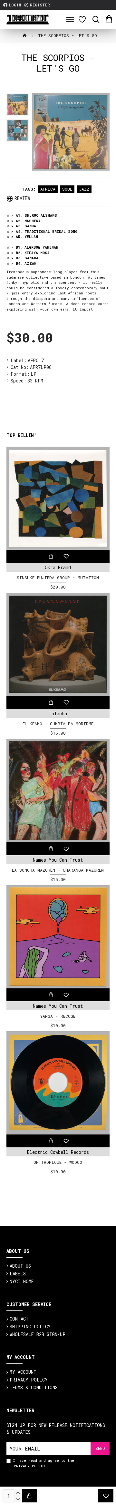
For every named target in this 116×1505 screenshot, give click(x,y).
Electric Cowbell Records (58, 1152)
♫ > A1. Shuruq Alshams (31, 215)
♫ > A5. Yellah (22, 236)
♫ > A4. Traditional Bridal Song (41, 231)
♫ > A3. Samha (21, 225)
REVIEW (22, 198)
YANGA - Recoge (57, 1016)
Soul (67, 189)
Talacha (58, 713)
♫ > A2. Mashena (23, 220)
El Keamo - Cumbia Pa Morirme (58, 724)
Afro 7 (36, 360)
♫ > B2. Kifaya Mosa (28, 252)
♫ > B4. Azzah (21, 263)
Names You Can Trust (58, 860)
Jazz (84, 189)
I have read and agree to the (43, 1463)
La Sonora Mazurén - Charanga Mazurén (58, 870)
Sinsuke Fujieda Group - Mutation (58, 577)
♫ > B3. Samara (22, 257)
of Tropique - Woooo (58, 1162)
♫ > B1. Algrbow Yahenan (32, 247)
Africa (47, 189)
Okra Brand (58, 567)
